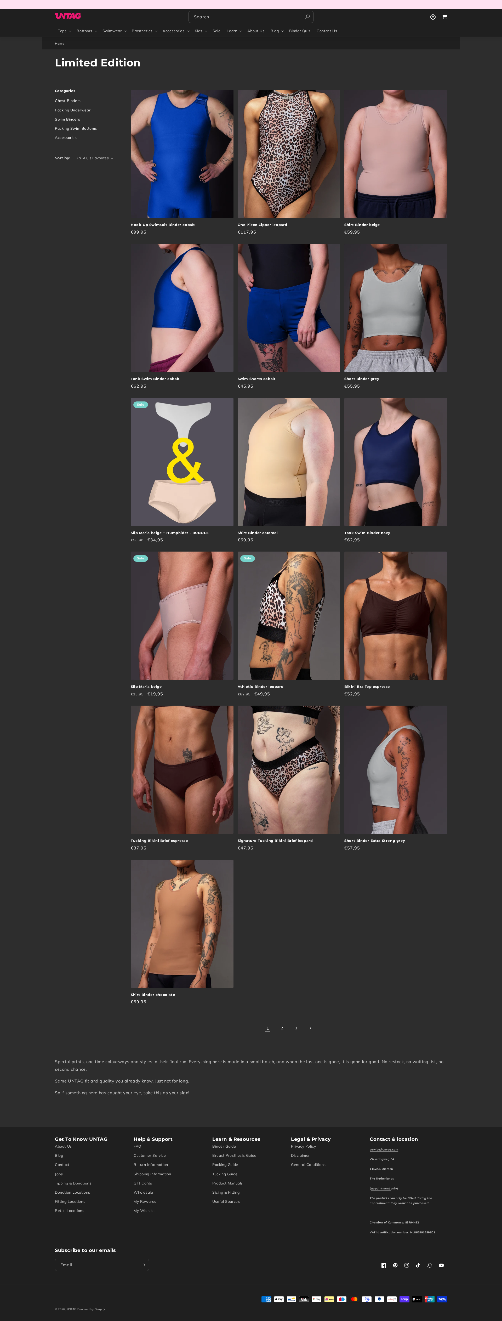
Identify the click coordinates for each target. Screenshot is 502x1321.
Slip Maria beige (146, 686)
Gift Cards (143, 1183)
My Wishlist (144, 1210)
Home (59, 44)
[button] (64, 30)
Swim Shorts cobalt (257, 379)
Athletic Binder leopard (261, 686)
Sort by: (62, 158)
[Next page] (310, 1028)
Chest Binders (68, 100)
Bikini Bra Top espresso (367, 686)
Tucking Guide (225, 1174)
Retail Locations (69, 1210)
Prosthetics (142, 31)
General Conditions (308, 1164)
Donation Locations (72, 1192)
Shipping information (152, 1174)
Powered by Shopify (91, 1309)
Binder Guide (224, 1146)
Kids (198, 31)
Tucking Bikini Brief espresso (159, 840)
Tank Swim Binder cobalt (155, 379)
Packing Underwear (72, 110)
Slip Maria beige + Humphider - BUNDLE (170, 533)
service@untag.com (384, 1149)
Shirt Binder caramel (258, 533)
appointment (381, 1188)
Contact (62, 1164)
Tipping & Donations (73, 1183)
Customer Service (150, 1155)
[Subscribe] (143, 1265)
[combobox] (251, 17)
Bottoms (84, 31)
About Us (63, 1146)
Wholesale (143, 1192)
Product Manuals (227, 1183)
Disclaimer (300, 1155)
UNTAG (72, 1309)
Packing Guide (225, 1164)
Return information (151, 1164)
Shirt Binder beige (362, 225)
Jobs (59, 1174)
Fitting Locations (70, 1201)
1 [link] (267, 1028)
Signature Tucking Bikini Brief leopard (275, 840)
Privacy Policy (303, 1146)
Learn (232, 31)
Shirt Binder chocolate (153, 995)
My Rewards (145, 1201)
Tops (62, 31)
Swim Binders (67, 119)
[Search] (307, 16)
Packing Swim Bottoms (76, 128)
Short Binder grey (361, 379)
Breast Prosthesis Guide (234, 1155)
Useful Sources (226, 1201)
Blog (275, 31)
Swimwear (112, 31)
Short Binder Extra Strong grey (374, 840)
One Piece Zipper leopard (262, 225)
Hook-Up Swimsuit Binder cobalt (163, 225)
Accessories (174, 31)
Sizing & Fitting (226, 1192)
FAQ (137, 1146)
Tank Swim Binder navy (367, 533)
